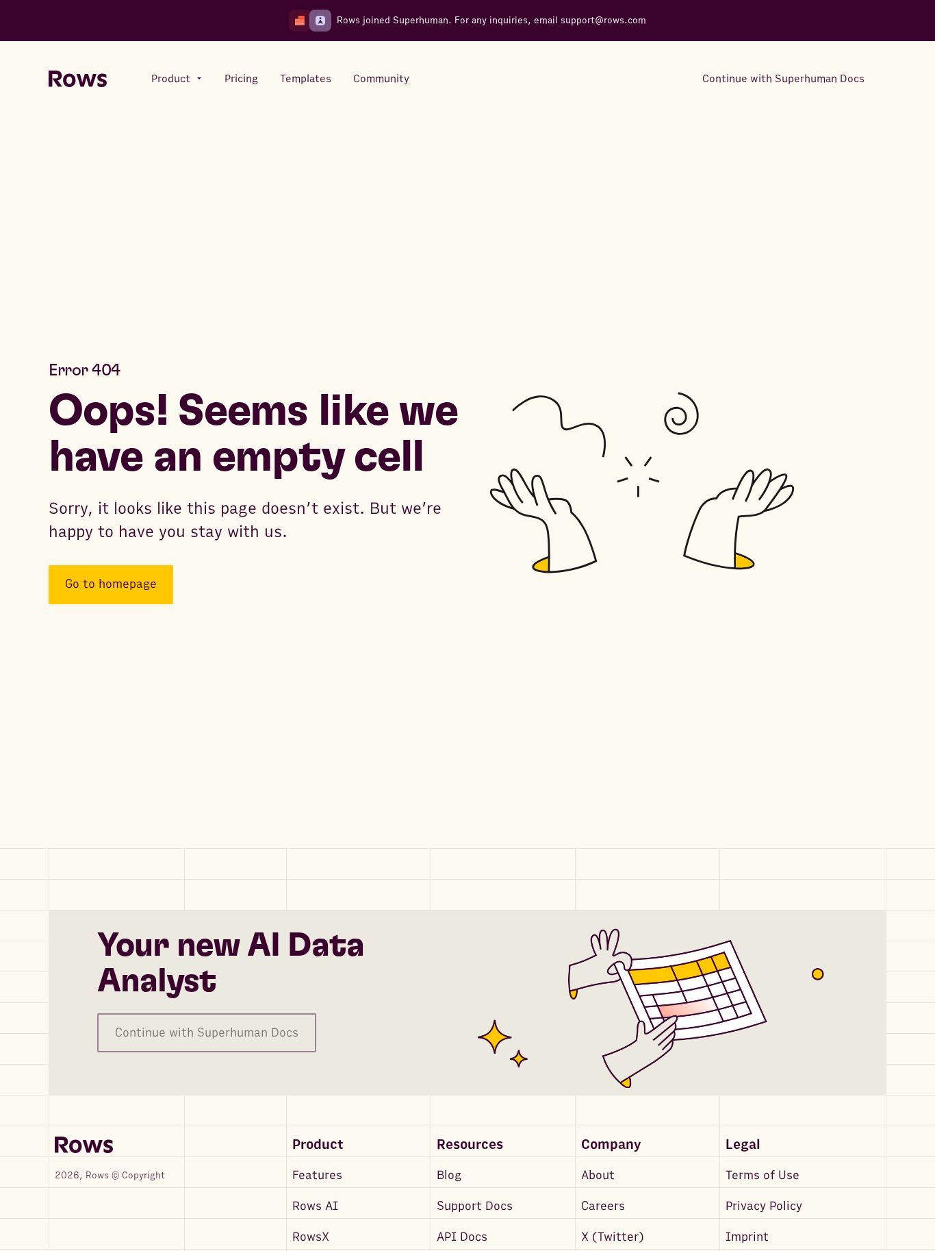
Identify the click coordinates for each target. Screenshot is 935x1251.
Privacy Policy (764, 1206)
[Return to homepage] (78, 79)
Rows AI (315, 1206)
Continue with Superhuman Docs (206, 1033)
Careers (603, 1206)
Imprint (747, 1237)
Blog (449, 1175)
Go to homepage (111, 585)
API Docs (462, 1237)
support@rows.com (603, 20)
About (598, 1175)
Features (317, 1175)
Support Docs (475, 1206)
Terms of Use (762, 1175)
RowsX (310, 1237)
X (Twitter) (612, 1237)
